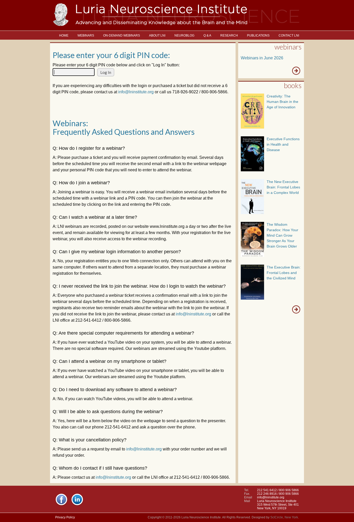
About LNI (157, 35)
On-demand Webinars (121, 35)
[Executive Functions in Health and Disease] (252, 170)
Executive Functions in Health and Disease (283, 144)
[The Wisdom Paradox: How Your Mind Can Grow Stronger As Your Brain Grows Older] (252, 255)
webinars (287, 47)
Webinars (85, 35)
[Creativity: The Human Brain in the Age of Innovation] (252, 127)
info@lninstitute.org (136, 92)
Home (63, 35)
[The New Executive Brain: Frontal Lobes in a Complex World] (252, 212)
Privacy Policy (65, 517)
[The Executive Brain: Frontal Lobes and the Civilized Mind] (252, 298)
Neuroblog (184, 35)
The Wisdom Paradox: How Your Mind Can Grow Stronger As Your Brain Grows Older (282, 235)
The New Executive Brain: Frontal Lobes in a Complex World (283, 187)
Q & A (207, 35)
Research (229, 35)
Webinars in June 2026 (262, 58)
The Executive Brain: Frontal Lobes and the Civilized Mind (284, 272)
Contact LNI (289, 35)
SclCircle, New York (284, 517)
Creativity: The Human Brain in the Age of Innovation (282, 101)
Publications (258, 35)
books (292, 85)
